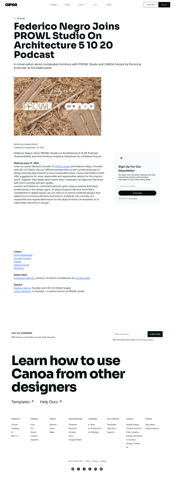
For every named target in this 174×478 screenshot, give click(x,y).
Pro (32, 428)
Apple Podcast (21, 264)
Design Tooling (133, 443)
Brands (67, 5)
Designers (54, 5)
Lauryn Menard (22, 291)
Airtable (72, 432)
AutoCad (72, 428)
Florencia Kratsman (24, 278)
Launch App (150, 5)
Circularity (130, 439)
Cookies (103, 461)
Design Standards (134, 436)
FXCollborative (82, 278)
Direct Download (23, 255)
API (15, 436)
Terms (88, 461)
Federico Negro (22, 288)
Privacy (95, 461)
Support (110, 432)
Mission (53, 424)
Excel (71, 436)
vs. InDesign (93, 432)
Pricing (109, 5)
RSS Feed (19, 268)
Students (35, 439)
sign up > (164, 5)
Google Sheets (75, 439)
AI (12, 432)
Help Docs (111, 428)
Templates (111, 424)
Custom (34, 436)
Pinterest (73, 424)
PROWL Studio (62, 166)
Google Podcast (22, 258)
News (52, 432)
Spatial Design (132, 424)
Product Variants (133, 428)
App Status (150, 424)
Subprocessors (152, 428)
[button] (81, 4)
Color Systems (132, 432)
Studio (33, 432)
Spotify (17, 261)
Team (52, 428)
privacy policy (133, 198)
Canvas (14, 424)
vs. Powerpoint (94, 428)
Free (32, 424)
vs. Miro (91, 424)
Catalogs (15, 428)
